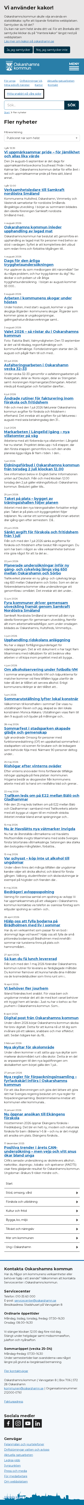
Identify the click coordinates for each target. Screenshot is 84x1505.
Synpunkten (12, 1465)
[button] (77, 1192)
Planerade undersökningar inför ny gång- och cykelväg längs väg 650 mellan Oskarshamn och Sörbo (36, 569)
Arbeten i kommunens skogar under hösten (38, 300)
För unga (9, 80)
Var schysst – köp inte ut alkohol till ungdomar (36, 860)
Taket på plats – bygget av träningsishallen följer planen (31, 500)
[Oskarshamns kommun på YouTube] (28, 1423)
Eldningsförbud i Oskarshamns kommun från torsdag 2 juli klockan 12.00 (42, 467)
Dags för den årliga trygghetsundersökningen (29, 263)
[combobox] (41, 105)
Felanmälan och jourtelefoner (24, 1444)
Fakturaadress (13, 1401)
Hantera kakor (13, 1497)
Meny (74, 64)
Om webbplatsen (16, 1481)
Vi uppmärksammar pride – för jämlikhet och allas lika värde (42, 154)
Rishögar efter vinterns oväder (33, 766)
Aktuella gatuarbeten (60, 80)
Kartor (39, 84)
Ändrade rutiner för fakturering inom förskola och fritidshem (38, 400)
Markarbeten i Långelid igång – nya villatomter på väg (37, 434)
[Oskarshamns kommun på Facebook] (8, 1423)
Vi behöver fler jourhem (26, 988)
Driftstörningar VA (31, 80)
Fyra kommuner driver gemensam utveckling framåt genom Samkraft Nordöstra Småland (37, 607)
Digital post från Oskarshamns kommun (41, 1018)
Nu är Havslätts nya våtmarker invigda (39, 829)
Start (7, 112)
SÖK (72, 105)
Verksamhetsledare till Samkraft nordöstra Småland (34, 192)
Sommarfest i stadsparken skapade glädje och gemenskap (37, 730)
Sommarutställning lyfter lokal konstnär (41, 699)
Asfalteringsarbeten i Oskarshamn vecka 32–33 (36, 367)
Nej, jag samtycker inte (52, 50)
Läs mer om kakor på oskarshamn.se (29, 41)
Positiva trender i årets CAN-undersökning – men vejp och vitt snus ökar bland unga (40, 1151)
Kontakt (53, 84)
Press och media (15, 1471)
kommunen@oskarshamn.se (24, 1388)
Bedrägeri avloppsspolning (29, 892)
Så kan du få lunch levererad (30, 959)
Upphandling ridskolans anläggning (37, 640)
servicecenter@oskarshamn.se (35, 1300)
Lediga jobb (12, 1460)
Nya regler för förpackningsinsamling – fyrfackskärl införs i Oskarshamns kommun (40, 1081)
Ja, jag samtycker (18, 50)
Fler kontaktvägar (16, 1371)
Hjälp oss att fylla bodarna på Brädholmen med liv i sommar (32, 923)
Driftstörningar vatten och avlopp (26, 1449)
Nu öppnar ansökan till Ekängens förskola (34, 1116)
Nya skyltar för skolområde (29, 1047)
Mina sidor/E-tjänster (17, 84)
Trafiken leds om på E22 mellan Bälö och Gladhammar (41, 797)
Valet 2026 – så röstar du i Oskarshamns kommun (41, 333)
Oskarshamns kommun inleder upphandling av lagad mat (33, 229)
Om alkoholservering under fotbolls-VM (41, 669)
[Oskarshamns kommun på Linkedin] (37, 1423)
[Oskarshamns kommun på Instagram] (18, 1423)
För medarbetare (15, 1476)
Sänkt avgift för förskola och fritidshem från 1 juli (41, 534)
